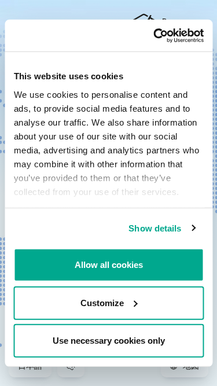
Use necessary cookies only (109, 340)
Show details (154, 228)
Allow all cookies (109, 265)
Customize (102, 302)
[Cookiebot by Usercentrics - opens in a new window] (154, 35)
